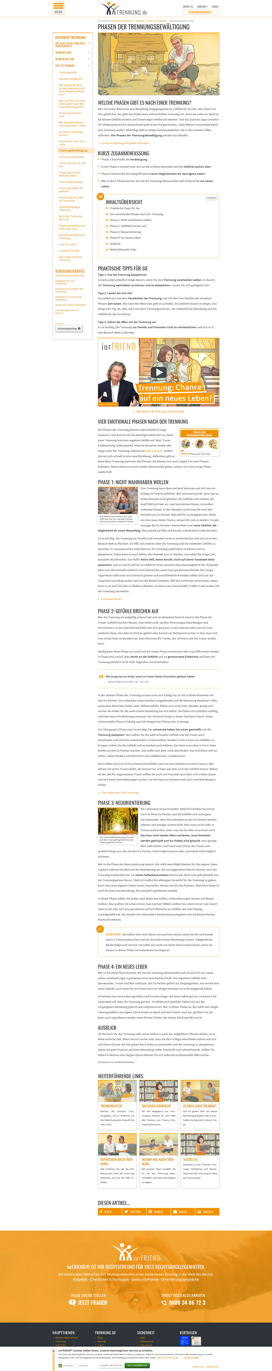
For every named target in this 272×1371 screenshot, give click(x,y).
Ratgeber (80, 1279)
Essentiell (68, 1365)
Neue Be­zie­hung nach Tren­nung (72, 236)
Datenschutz (212, 1366)
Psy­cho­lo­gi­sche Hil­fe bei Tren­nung (71, 199)
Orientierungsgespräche (180, 1279)
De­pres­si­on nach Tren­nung (72, 142)
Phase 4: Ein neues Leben (125, 238)
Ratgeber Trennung (70, 37)
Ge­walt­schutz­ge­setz (71, 79)
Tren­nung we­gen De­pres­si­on (71, 189)
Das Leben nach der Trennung (119, 793)
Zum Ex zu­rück (67, 244)
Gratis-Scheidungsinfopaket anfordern (125, 143)
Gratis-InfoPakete (145, 1279)
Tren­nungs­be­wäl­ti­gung (73, 151)
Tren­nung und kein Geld (70, 114)
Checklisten (99, 1279)
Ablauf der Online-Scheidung (70, 305)
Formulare (120, 1279)
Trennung (140, 21)
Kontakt (102, 1341)
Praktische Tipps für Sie (124, 208)
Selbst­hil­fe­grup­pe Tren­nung (69, 208)
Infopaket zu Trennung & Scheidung (68, 298)
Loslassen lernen (111, 599)
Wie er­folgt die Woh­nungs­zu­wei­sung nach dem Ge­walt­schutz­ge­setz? (72, 89)
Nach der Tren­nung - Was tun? (71, 218)
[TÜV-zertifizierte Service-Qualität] (185, 1340)
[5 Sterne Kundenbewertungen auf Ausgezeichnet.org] (196, 1340)
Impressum (198, 1366)
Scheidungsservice (70, 271)
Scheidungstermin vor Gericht (67, 312)
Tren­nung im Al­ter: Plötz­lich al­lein (70, 174)
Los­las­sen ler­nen (69, 251)
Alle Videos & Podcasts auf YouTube (160, 411)
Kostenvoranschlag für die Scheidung (69, 290)
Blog (100, 1337)
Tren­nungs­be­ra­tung (70, 182)
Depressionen (154, 451)
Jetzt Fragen (91, 1302)
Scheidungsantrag (200, 12)
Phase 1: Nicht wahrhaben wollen (130, 220)
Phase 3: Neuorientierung (125, 232)
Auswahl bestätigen (111, 1365)
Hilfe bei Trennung (157, 21)
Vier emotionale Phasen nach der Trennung (136, 214)
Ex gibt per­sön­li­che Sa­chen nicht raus (72, 227)
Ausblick (115, 244)
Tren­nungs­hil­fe (68, 72)
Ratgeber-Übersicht (122, 21)
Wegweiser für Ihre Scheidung (65, 282)
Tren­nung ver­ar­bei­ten (72, 157)
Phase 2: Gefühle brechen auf (128, 226)
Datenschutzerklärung (166, 1357)
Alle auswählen (137, 1365)
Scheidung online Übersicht (69, 275)
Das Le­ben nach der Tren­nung (70, 258)
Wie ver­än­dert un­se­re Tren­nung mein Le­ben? (72, 124)
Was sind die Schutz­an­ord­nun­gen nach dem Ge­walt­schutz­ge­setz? (72, 104)
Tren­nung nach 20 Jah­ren (72, 164)
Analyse (84, 1365)
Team (101, 1345)
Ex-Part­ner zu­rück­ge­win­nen (71, 133)
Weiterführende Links (123, 250)
